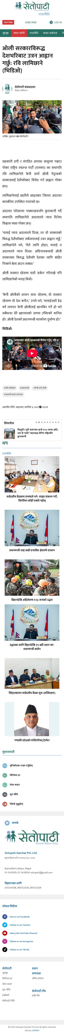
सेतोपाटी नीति (8, 1001)
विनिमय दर (7, 979)
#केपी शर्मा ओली (39, 388)
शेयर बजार (7, 984)
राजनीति (34, 33)
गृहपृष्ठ (5, 973)
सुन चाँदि (6, 990)
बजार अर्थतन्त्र (50, 33)
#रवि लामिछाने (9, 388)
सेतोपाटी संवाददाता (25, 87)
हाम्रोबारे (5, 995)
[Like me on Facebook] (8, 93)
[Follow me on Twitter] (11, 90)
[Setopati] (32, 837)
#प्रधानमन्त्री (24, 388)
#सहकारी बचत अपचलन (13, 394)
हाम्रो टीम (36, 996)
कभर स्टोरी (19, 33)
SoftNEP (35, 1030)
